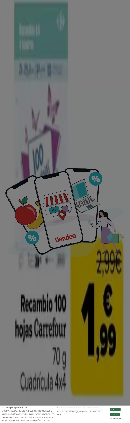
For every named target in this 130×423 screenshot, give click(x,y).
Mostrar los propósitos (115, 418)
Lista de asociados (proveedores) (65, 416)
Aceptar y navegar (115, 409)
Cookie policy (46, 420)
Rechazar (115, 414)
